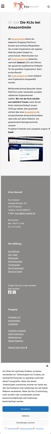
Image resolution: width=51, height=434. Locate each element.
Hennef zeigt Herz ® (17, 347)
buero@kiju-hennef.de (25, 213)
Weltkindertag (14, 337)
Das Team (13, 255)
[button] (47, 366)
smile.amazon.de (20, 59)
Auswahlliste (31, 112)
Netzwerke (13, 258)
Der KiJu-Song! (15, 271)
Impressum (40, 428)
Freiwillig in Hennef (17, 331)
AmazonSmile (18, 39)
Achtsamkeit (14, 320)
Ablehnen (25, 416)
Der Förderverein (16, 268)
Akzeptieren (25, 409)
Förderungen (14, 265)
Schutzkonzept (15, 261)
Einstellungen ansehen (25, 423)
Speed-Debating (15, 341)
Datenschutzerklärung (27, 428)
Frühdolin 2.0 (14, 317)
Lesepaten (13, 324)
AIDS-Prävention (16, 334)
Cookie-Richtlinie (13, 428)
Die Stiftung (13, 251)
